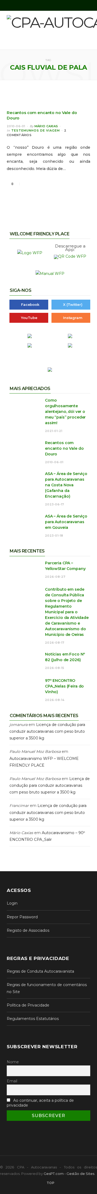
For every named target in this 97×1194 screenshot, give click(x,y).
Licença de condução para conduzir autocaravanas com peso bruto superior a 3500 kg (47, 731)
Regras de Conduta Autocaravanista (40, 971)
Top (50, 1183)
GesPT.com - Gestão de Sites (69, 1173)
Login (12, 903)
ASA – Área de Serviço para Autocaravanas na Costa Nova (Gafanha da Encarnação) (66, 485)
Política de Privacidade (28, 1005)
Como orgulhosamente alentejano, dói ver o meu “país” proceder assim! (65, 411)
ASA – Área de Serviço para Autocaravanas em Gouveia (66, 522)
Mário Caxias (46, 126)
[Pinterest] (39, 184)
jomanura (18, 724)
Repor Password (22, 917)
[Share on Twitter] (33, 184)
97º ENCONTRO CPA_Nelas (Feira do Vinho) (64, 686)
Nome (13, 1062)
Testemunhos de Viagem (35, 130)
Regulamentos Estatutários (33, 1018)
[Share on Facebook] (26, 184)
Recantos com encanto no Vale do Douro (64, 448)
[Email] (46, 184)
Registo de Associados (28, 930)
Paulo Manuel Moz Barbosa (35, 751)
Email (12, 1081)
